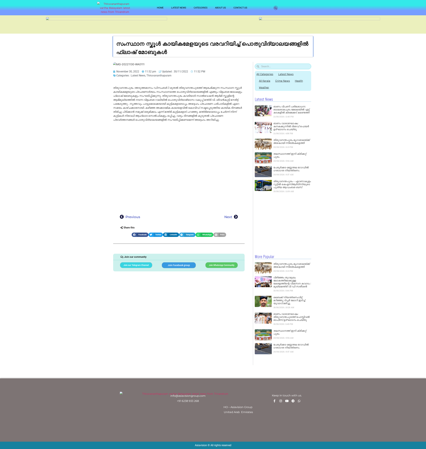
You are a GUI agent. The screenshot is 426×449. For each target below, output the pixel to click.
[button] (276, 8)
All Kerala (264, 80)
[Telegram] (293, 400)
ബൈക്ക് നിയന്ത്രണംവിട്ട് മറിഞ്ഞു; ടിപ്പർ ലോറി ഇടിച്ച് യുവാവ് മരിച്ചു (289, 300)
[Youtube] (286, 400)
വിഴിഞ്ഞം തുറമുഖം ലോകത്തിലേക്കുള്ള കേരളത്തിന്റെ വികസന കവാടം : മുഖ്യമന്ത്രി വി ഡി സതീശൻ (292, 282)
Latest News (178, 7)
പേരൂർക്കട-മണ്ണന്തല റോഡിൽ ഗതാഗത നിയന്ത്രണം (291, 169)
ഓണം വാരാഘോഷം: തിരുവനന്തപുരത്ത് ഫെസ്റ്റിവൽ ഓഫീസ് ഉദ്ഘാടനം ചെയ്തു (291, 316)
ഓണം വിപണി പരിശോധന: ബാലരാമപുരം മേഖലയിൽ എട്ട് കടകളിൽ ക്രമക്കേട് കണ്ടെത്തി (291, 109)
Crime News (282, 80)
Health (299, 80)
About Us (220, 7)
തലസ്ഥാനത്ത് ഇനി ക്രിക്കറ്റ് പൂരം (289, 155)
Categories (200, 7)
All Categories (264, 74)
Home (160, 7)
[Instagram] (280, 400)
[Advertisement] (179, 147)
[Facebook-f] (274, 400)
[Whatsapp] (299, 400)
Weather (264, 87)
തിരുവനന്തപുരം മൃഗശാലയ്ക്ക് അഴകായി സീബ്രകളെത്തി (291, 141)
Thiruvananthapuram (158, 75)
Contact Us (240, 7)
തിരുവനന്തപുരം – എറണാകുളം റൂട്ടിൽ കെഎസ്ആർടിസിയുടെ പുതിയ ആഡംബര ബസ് (292, 184)
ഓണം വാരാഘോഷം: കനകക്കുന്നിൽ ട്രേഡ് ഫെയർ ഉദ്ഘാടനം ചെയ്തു (291, 126)
